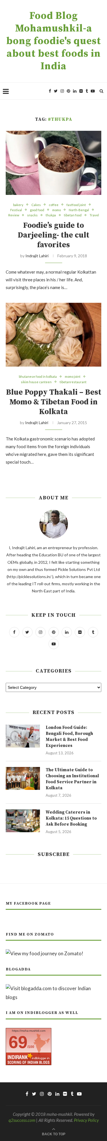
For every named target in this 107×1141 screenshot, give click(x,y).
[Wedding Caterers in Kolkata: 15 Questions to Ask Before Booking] (23, 820)
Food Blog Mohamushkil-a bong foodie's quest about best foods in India (53, 41)
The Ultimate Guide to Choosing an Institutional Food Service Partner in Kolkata (72, 779)
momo (56, 210)
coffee (53, 205)
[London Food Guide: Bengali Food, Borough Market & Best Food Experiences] (23, 736)
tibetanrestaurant (73, 382)
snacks (32, 215)
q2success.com (22, 1120)
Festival (16, 210)
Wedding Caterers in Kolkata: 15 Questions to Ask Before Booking (71, 818)
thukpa (51, 215)
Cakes (36, 205)
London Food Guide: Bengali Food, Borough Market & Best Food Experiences (69, 736)
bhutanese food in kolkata (38, 376)
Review (13, 215)
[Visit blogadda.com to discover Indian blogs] (53, 988)
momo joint (72, 376)
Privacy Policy (86, 1120)
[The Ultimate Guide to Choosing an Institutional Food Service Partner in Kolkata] (23, 778)
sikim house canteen (36, 382)
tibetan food (73, 215)
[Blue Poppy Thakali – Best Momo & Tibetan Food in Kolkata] (53, 335)
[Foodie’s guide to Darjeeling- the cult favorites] (53, 163)
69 (18, 1042)
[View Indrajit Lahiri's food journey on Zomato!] (44, 953)
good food (37, 210)
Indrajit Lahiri (37, 255)
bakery (18, 205)
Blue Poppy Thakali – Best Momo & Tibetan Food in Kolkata (53, 402)
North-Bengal (79, 210)
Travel (94, 215)
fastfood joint (76, 205)
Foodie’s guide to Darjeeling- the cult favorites (53, 235)
